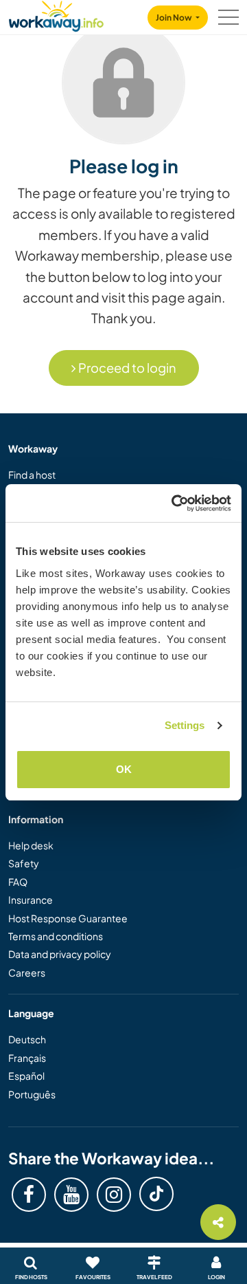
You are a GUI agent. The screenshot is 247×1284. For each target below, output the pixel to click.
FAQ (17, 881)
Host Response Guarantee (68, 918)
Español (26, 1075)
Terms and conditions (55, 936)
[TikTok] (156, 1194)
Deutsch (27, 1039)
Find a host (32, 474)
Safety (23, 863)
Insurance (30, 899)
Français (27, 1058)
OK (124, 769)
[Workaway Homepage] (56, 14)
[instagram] (114, 1194)
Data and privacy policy (59, 954)
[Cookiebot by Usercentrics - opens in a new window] (174, 503)
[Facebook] (29, 1194)
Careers (26, 972)
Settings (185, 725)
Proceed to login (126, 368)
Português (32, 1094)
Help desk (31, 845)
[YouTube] (71, 1194)
